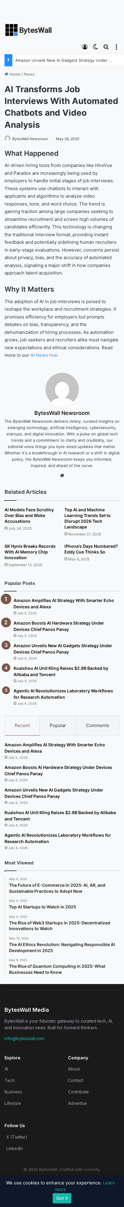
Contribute (78, 1091)
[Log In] (85, 46)
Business (13, 1091)
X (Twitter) (16, 1137)
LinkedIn (14, 1148)
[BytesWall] (29, 30)
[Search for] (106, 46)
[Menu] (116, 46)
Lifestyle (13, 1103)
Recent (22, 725)
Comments (97, 725)
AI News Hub (44, 355)
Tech (10, 1080)
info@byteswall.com (24, 1038)
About (74, 1068)
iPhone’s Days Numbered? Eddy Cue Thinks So (91, 549)
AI (6, 1068)
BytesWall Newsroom (30, 138)
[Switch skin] (95, 46)
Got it (62, 1198)
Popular (58, 725)
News (29, 74)
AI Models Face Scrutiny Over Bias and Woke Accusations (29, 515)
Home (14, 74)
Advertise (77, 1103)
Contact (75, 1080)
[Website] (62, 475)
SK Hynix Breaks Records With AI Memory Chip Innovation (30, 552)
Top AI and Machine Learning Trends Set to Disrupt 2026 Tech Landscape (87, 518)
